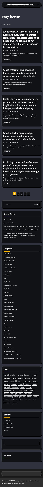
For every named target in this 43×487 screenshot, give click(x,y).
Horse (5, 299)
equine (21, 384)
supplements (14, 400)
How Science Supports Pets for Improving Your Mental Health (21, 226)
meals (20, 390)
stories (6, 400)
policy (12, 393)
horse (22, 387)
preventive (19, 393)
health (34, 384)
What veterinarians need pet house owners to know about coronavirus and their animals (19, 136)
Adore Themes (19, 483)
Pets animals (7, 219)
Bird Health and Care (10, 261)
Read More (7, 59)
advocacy (20, 375)
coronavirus (27, 381)
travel (34, 400)
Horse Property (8, 313)
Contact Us (7, 420)
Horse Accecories (9, 302)
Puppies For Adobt (9, 348)
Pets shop (6, 341)
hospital (28, 387)
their (21, 400)
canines (12, 381)
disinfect (14, 384)
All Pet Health (8, 254)
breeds (34, 378)
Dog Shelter (7, 289)
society (36, 396)
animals (34, 375)
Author (7, 50)
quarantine (28, 393)
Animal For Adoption (9, 257)
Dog (5, 278)
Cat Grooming (8, 271)
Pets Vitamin (7, 344)
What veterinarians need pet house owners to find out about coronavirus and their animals (19, 73)
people (6, 393)
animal (27, 375)
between (27, 378)
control (19, 381)
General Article (8, 295)
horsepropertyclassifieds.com (20, 4)
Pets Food (6, 330)
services (22, 396)
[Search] (37, 4)
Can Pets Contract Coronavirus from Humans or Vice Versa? (21, 230)
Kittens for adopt (8, 320)
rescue (16, 396)
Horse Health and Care (10, 309)
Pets (5, 323)
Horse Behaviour (8, 306)
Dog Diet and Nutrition (10, 285)
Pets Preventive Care (10, 337)
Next (28, 193)
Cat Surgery (7, 275)
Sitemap (6, 430)
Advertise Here (8, 423)
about (6, 375)
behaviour (7, 378)
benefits (20, 378)
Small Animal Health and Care (12, 355)
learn (14, 390)
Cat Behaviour (8, 264)
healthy (6, 387)
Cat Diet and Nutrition (10, 268)
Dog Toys (6, 292)
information (7, 390)
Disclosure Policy (8, 427)
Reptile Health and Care (10, 351)
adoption (12, 375)
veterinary (7, 403)
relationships (8, 396)
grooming (27, 384)
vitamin (15, 403)
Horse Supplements (9, 316)
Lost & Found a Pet (9, 223)
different (6, 384)
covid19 (35, 381)
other (26, 390)
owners (32, 390)
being (14, 378)
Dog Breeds (7, 282)
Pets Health (7, 334)
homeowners (14, 387)
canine (6, 381)
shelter (29, 396)
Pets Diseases (8, 327)
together (28, 400)
